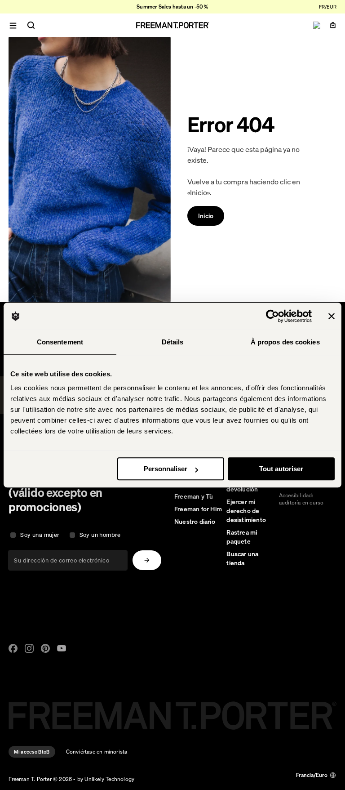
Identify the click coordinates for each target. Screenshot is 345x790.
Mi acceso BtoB (31, 752)
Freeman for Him (198, 508)
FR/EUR (327, 7)
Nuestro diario (194, 521)
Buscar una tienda (242, 558)
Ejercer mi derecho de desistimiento (246, 510)
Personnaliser (165, 469)
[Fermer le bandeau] (331, 316)
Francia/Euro (311, 775)
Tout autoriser (281, 469)
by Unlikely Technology (105, 779)
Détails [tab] (173, 342)
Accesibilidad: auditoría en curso (301, 499)
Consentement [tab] (60, 342)
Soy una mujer (39, 535)
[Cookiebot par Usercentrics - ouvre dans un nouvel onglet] (272, 316)
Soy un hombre (100, 535)
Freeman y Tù (193, 496)
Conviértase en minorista (97, 751)
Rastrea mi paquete (241, 537)
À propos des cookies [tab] (285, 342)
